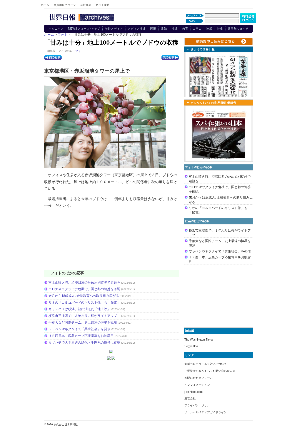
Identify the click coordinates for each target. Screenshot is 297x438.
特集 (220, 28)
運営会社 (190, 398)
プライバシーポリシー (198, 405)
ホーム (45, 5)
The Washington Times (199, 339)
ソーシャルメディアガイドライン (205, 412)
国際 (153, 28)
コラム (197, 28)
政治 (164, 28)
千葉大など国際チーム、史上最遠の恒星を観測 (82, 322)
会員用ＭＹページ (65, 5)
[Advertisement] (111, 242)
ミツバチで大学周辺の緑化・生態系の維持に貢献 (84, 342)
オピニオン (56, 28)
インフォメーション (197, 384)
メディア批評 (137, 28)
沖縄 (175, 28)
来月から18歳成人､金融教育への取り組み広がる (83, 296)
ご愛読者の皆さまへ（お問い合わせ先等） (211, 371)
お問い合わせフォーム (198, 377)
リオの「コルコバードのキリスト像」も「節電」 (84, 302)
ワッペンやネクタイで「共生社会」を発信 (79, 329)
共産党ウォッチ (238, 28)
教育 (185, 28)
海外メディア (114, 28)
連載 (209, 28)
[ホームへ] (82, 21)
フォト (79, 51)
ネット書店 (103, 5)
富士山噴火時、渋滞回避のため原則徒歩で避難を (84, 282)
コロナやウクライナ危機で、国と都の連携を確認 (84, 289)
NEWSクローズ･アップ (84, 28)
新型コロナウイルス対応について (205, 364)
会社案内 (85, 5)
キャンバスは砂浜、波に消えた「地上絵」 (79, 309)
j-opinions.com (193, 391)
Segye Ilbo (191, 346)
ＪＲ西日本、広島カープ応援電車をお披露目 (81, 336)
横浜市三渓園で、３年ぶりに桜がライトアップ (84, 316)
